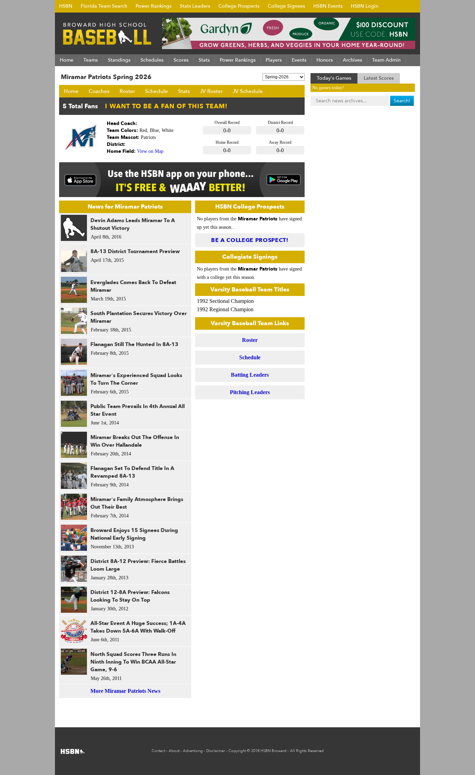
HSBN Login (364, 6)
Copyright (237, 750)
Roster (127, 91)
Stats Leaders (195, 6)
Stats (184, 91)
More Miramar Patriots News (125, 691)
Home (71, 91)
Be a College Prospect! (250, 240)
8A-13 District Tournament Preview (135, 251)
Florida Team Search (104, 6)
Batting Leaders (250, 375)
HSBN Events (328, 6)
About (174, 750)
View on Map (150, 151)
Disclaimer (215, 750)
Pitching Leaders (250, 392)
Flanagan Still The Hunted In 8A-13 (134, 344)
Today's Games (334, 78)
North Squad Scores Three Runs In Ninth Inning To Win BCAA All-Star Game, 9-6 (133, 662)
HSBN (65, 6)
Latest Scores (379, 78)
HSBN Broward (273, 750)
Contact (158, 750)
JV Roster (211, 91)
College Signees (286, 6)
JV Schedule (248, 91)
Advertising (193, 750)
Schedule (156, 91)
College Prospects (238, 6)
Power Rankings (153, 6)
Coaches (99, 91)
